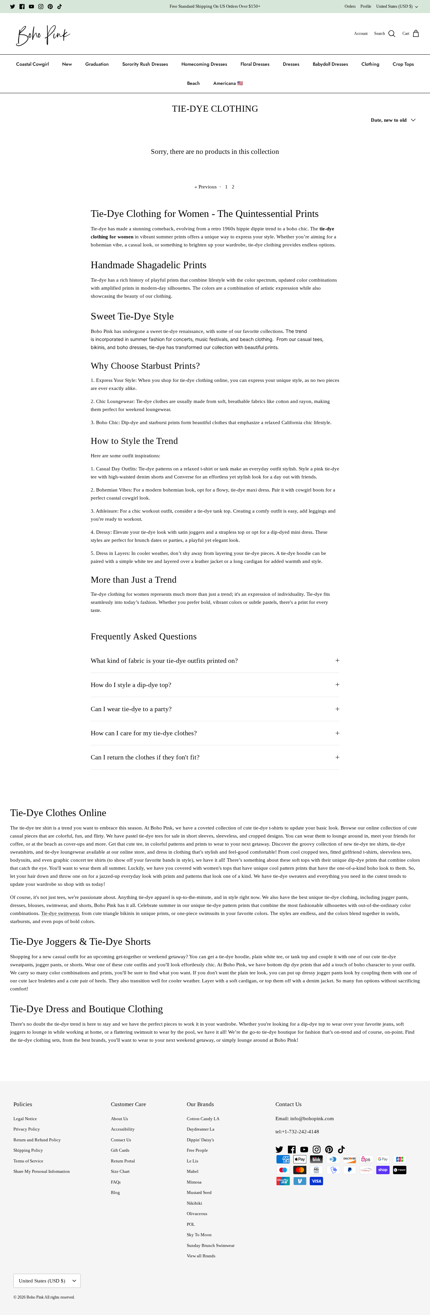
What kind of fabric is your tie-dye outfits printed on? (164, 660)
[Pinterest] (50, 6)
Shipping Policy (28, 1150)
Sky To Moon (199, 1234)
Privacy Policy (26, 1129)
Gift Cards (120, 1150)
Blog (115, 1192)
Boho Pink (35, 1297)
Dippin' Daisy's (200, 1139)
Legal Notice (25, 1118)
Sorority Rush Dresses (145, 64)
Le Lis (192, 1160)
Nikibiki (194, 1203)
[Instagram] (40, 6)
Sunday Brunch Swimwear (210, 1245)
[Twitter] (12, 6)
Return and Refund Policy (37, 1139)
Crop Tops (403, 64)
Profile (365, 6)
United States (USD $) (394, 6)
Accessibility (123, 1129)
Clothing (370, 64)
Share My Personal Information (41, 1171)
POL (191, 1224)
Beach (193, 83)
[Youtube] (31, 6)
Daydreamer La (200, 1129)
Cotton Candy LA (203, 1118)
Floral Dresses (255, 64)
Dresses (291, 64)
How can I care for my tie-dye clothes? (144, 733)
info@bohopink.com (312, 1118)
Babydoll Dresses (330, 64)
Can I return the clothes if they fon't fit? (145, 757)
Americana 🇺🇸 (228, 83)
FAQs (116, 1182)
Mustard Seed (199, 1192)
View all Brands (201, 1255)
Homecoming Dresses (204, 64)
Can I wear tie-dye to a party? (131, 708)
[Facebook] (22, 6)
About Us (119, 1118)
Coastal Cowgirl (32, 64)
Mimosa (194, 1182)
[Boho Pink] (41, 34)
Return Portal (123, 1160)
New (67, 64)
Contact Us (121, 1139)
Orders (350, 6)
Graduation (97, 64)
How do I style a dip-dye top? (131, 684)
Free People (197, 1150)
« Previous (206, 186)
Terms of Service (28, 1160)
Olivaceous (197, 1213)
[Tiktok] (59, 6)
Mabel (193, 1171)
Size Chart (120, 1171)
